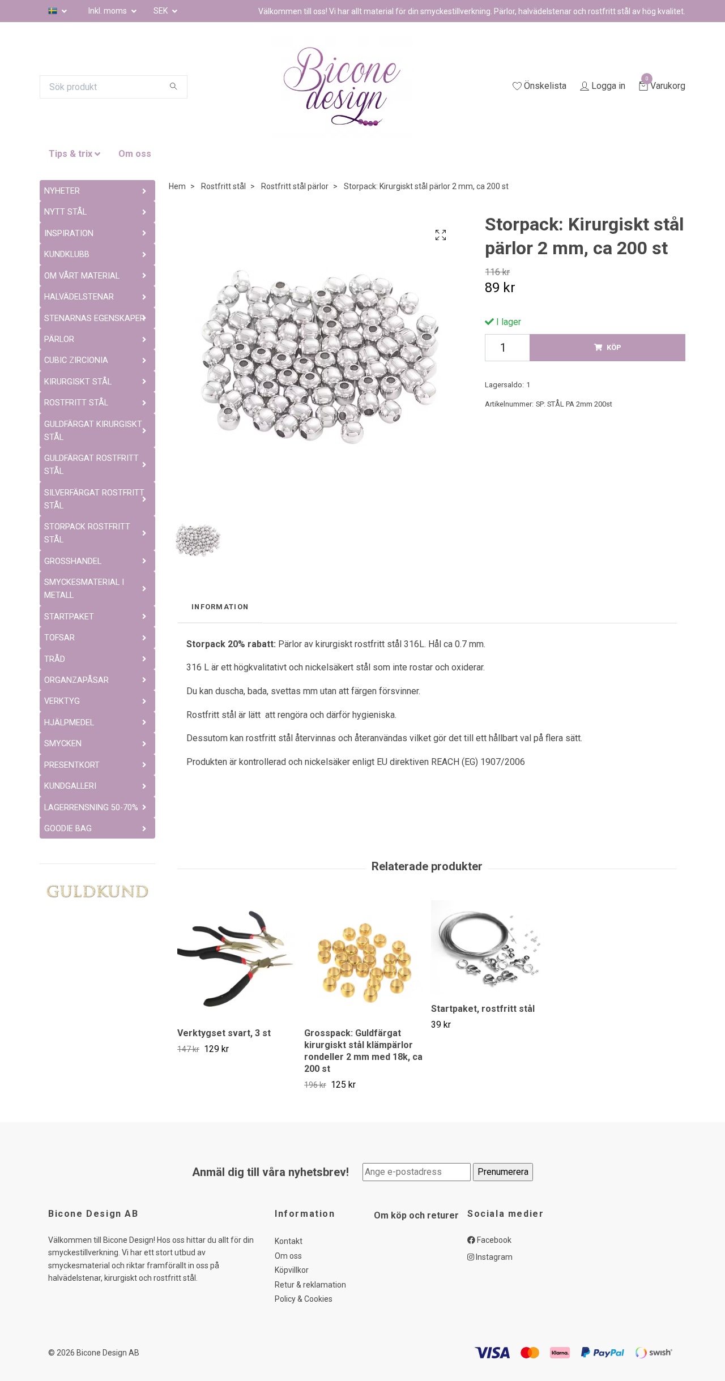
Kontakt (288, 1241)
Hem (177, 186)
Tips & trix (70, 153)
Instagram (493, 1257)
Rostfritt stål (223, 186)
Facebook (493, 1240)
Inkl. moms (108, 10)
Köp (614, 347)
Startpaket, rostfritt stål (483, 1008)
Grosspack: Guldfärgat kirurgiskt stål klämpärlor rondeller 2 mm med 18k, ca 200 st (363, 1051)
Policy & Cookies (303, 1298)
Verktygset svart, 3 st (224, 1033)
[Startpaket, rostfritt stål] (490, 947)
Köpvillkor (292, 1270)
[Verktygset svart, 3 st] (236, 959)
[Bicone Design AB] (355, 87)
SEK (161, 10)
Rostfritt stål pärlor (295, 186)
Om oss (134, 153)
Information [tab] (220, 606)
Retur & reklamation (310, 1284)
